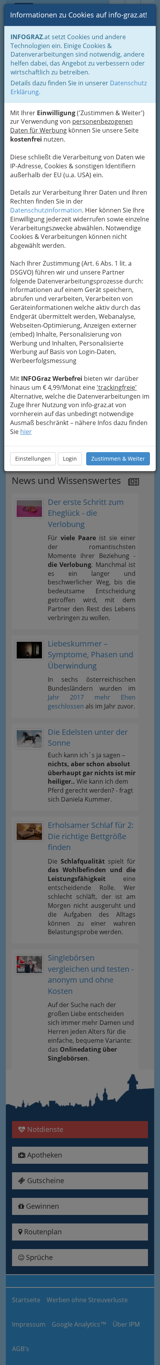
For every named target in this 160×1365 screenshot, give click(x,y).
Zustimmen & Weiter (118, 458)
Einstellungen (33, 458)
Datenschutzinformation (46, 210)
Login (70, 458)
